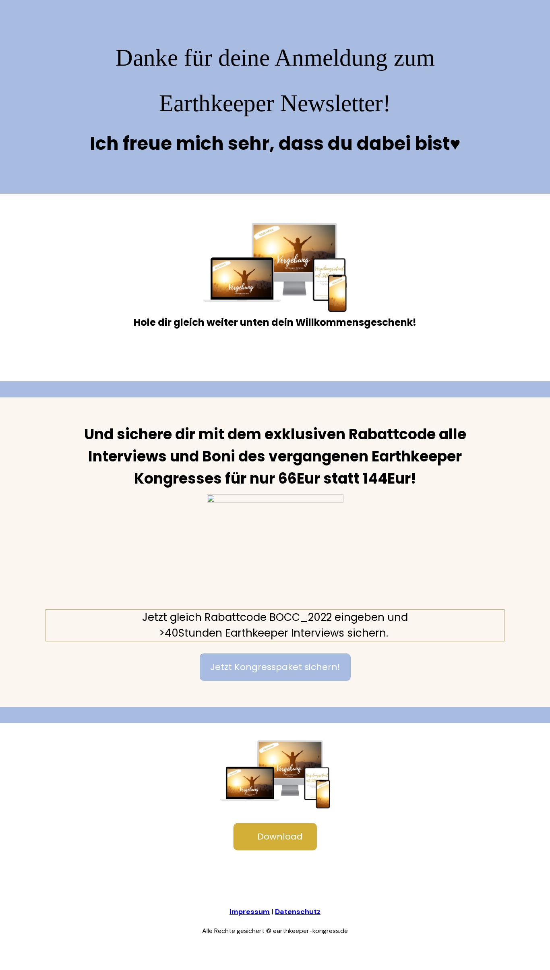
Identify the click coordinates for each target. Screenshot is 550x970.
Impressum (250, 911)
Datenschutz (297, 911)
